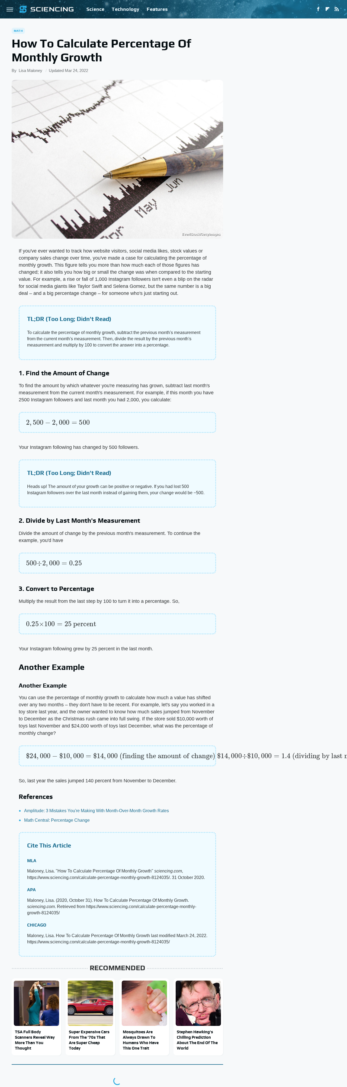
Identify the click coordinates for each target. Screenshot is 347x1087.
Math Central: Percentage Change (57, 820)
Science (95, 9)
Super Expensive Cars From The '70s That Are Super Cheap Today (89, 1040)
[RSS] (336, 9)
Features (157, 9)
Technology (125, 9)
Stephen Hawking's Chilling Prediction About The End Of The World (197, 1040)
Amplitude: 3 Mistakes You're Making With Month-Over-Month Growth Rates (96, 810)
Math (18, 30)
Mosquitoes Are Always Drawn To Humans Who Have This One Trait (141, 1040)
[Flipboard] (327, 9)
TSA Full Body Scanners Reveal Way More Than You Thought (35, 1040)
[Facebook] (318, 9)
